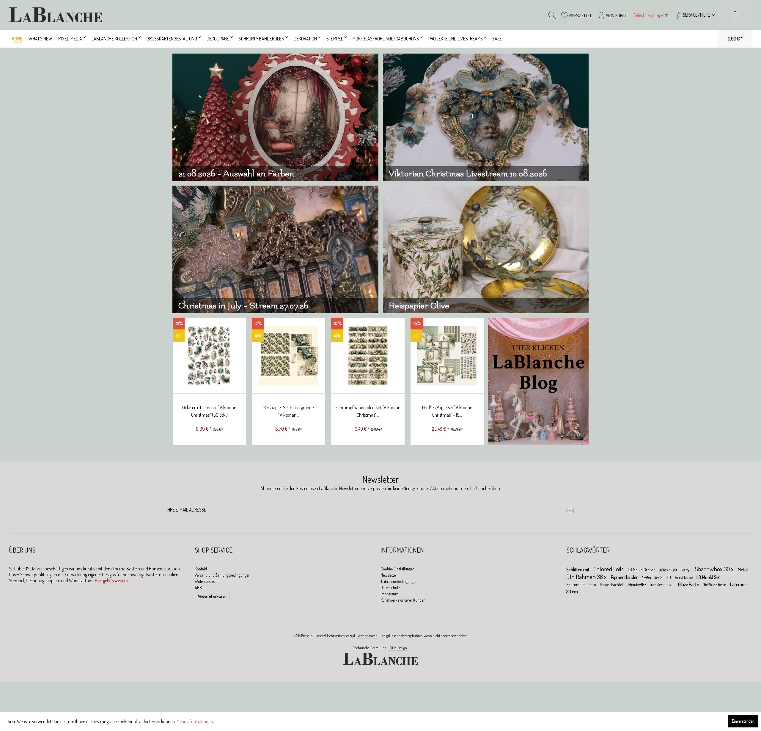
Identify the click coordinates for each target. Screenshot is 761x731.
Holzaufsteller (636, 585)
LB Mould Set (708, 577)
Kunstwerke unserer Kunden (402, 600)
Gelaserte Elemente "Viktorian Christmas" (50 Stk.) (209, 411)
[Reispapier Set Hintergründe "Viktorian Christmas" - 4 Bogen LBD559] (288, 356)
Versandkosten (368, 635)
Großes (646, 577)
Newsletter (388, 575)
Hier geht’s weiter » (111, 580)
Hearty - (686, 570)
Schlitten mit (578, 569)
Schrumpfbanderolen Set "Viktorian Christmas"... (367, 411)
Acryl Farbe (684, 577)
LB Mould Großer (642, 569)
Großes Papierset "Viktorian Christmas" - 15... (447, 411)
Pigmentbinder (625, 577)
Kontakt (201, 568)
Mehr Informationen (195, 721)
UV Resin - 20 (668, 570)
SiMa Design (398, 647)
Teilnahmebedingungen (398, 581)
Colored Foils (609, 569)
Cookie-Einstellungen (397, 568)
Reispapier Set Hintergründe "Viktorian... (288, 411)
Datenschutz (390, 587)
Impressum (389, 593)
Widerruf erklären (212, 596)
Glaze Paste (689, 584)
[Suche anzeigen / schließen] (552, 15)
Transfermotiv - (662, 584)
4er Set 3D (663, 577)
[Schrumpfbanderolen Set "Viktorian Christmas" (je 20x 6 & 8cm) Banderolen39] (367, 356)
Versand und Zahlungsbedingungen (222, 575)
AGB (198, 587)
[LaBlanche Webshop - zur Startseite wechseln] (55, 14)
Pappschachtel (612, 584)
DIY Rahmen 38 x (587, 576)
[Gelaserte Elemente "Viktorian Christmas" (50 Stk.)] (209, 356)
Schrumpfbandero (581, 584)
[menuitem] (695, 15)
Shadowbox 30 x (715, 569)
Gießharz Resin (715, 584)
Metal (743, 569)
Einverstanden (743, 721)
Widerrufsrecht (207, 581)
